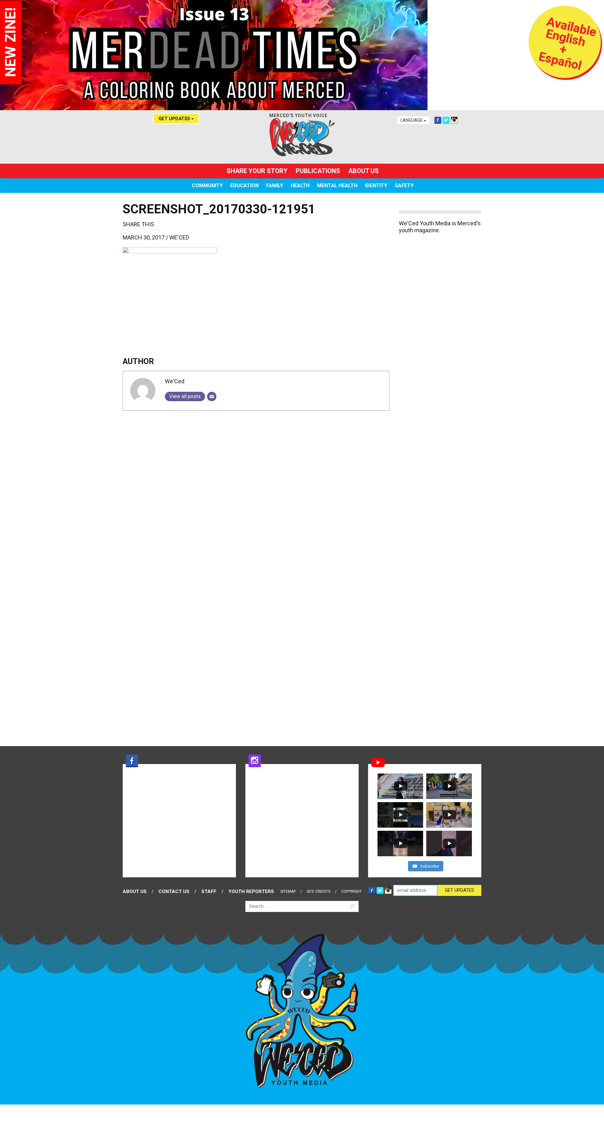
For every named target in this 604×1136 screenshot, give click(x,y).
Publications (318, 171)
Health (300, 185)
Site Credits (318, 891)
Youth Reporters (251, 891)
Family (274, 185)
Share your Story (257, 171)
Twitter (446, 120)
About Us (363, 171)
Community (207, 185)
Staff (208, 891)
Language (412, 120)
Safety (404, 185)
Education (244, 185)
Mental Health (337, 185)
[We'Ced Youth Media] (302, 137)
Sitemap (288, 891)
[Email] (211, 396)
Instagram (454, 120)
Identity (376, 185)
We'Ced (179, 237)
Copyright (351, 891)
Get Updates (175, 118)
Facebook (438, 120)
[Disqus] (256, 494)
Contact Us (174, 891)
